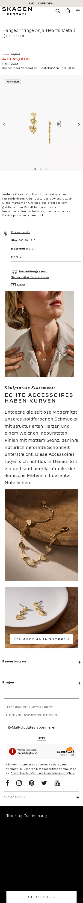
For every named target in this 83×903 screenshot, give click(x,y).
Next (77, 123)
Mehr (14, 257)
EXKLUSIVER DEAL (42, 3)
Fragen (8, 682)
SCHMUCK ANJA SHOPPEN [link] (41, 639)
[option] (41, 123)
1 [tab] (34, 168)
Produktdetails (20, 232)
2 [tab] (40, 168)
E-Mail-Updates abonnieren (32, 727)
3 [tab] (45, 168)
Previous (5, 123)
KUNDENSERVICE (14, 796)
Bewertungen (14, 661)
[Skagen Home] (17, 11)
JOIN (41, 738)
